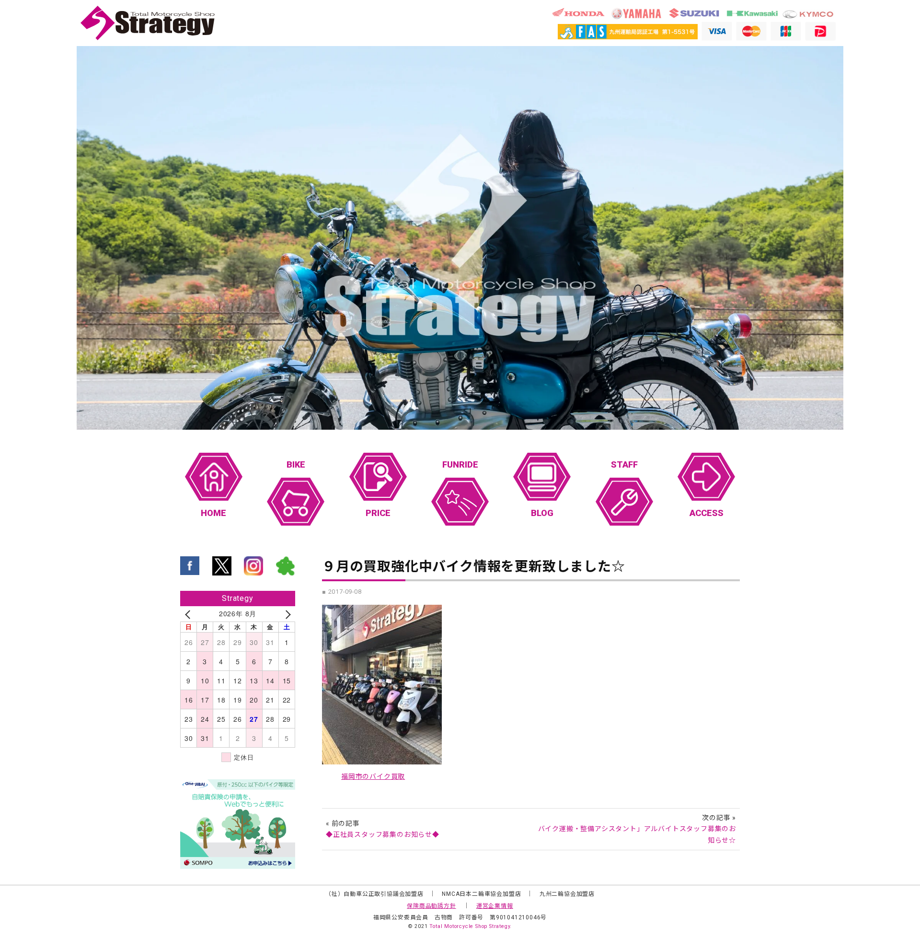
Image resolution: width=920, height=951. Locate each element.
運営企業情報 (494, 906)
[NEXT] (286, 614)
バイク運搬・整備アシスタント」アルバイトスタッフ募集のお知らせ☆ (637, 834)
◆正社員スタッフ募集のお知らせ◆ (382, 834)
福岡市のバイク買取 (373, 776)
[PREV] (189, 614)
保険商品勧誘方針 (431, 906)
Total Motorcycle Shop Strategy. (470, 926)
